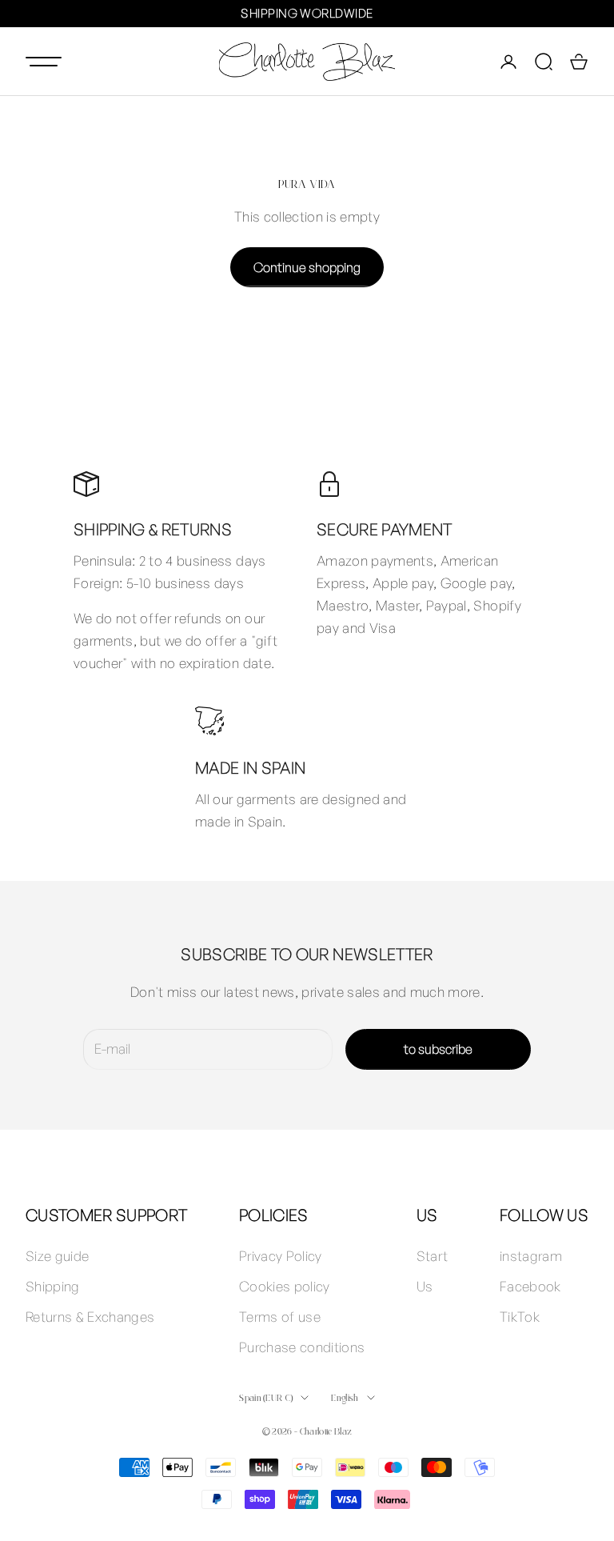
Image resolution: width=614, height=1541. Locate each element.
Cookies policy (284, 1286)
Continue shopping (307, 267)
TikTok (520, 1316)
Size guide (57, 1255)
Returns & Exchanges (90, 1316)
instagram (531, 1255)
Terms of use (280, 1316)
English (344, 1397)
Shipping (53, 1286)
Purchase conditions (302, 1347)
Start (433, 1255)
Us (425, 1286)
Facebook (530, 1286)
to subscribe (438, 1049)
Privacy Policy (280, 1255)
